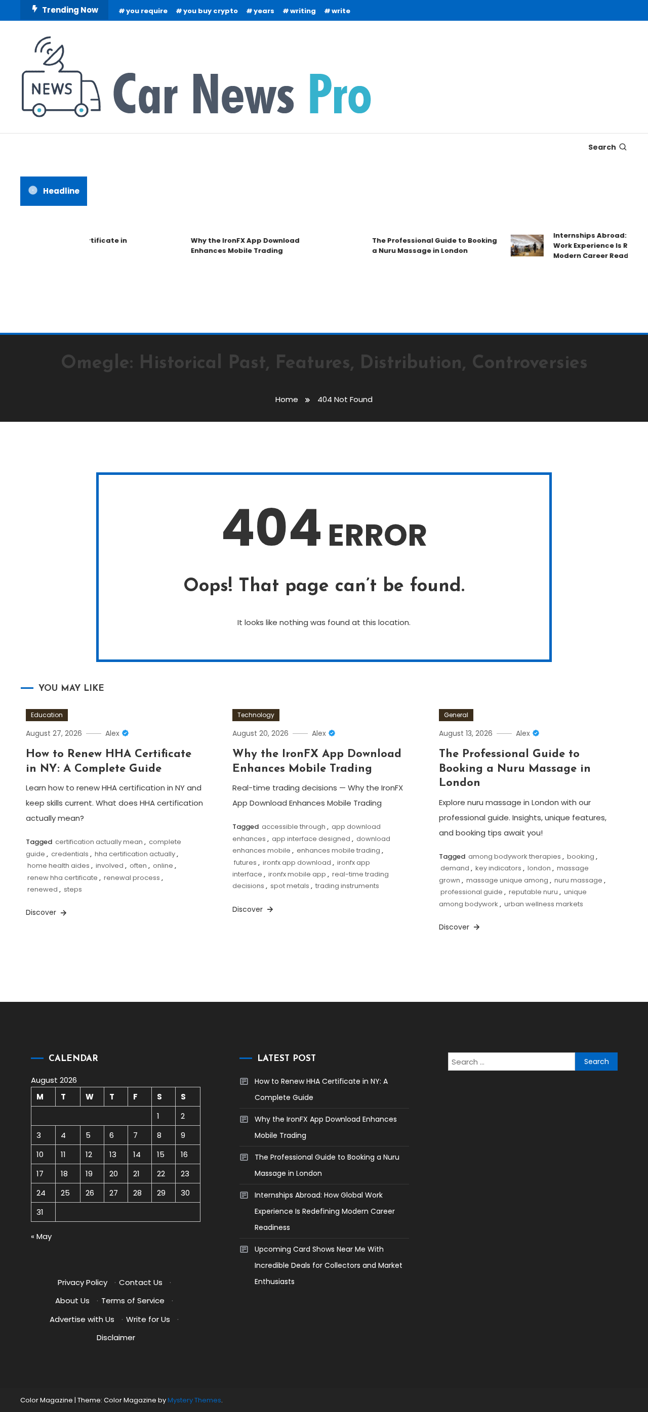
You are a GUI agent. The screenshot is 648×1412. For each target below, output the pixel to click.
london (539, 868)
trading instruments (347, 886)
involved (110, 865)
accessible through (294, 826)
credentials (70, 854)
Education (47, 715)
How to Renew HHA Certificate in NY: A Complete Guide (321, 1089)
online (163, 865)
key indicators (498, 868)
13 (112, 1154)
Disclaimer (116, 1337)
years (264, 11)
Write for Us (148, 1319)
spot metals (289, 886)
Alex (112, 733)
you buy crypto (210, 11)
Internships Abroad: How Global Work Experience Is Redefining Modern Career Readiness (325, 1211)
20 (113, 1173)
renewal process (132, 877)
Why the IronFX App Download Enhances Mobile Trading (236, 245)
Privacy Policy (82, 1282)
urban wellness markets (543, 904)
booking (580, 856)
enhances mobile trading (338, 850)
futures (245, 862)
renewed (42, 889)
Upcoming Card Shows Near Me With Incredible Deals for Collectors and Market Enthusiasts (328, 1265)
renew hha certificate (62, 877)
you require (147, 11)
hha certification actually (135, 854)
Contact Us (141, 1282)
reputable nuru (533, 892)
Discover (42, 912)
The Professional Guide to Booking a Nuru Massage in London (426, 245)
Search (602, 147)
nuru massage (578, 880)
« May (41, 1236)
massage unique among (507, 880)
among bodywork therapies (514, 856)
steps (73, 889)
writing (303, 11)
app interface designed (311, 839)
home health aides (58, 865)
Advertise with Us (82, 1319)
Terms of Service (133, 1300)
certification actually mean (99, 842)
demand (454, 868)
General (456, 715)
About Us (72, 1300)
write (341, 11)
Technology (255, 715)
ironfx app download (297, 862)
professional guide (471, 892)
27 (113, 1192)
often (138, 865)
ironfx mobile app (297, 874)
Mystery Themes (194, 1400)
